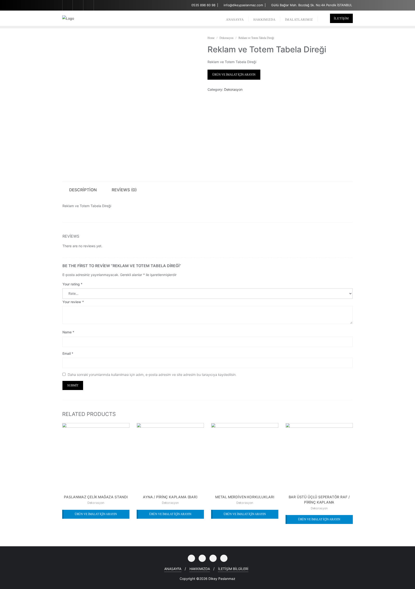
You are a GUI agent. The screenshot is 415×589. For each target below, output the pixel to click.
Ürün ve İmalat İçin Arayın (234, 74)
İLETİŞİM (341, 18)
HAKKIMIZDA (199, 569)
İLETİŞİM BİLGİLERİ (233, 569)
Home (211, 38)
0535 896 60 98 (203, 5)
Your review (73, 302)
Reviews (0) (124, 189)
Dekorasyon (226, 38)
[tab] (83, 189)
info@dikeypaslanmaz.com (243, 5)
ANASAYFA (172, 569)
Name (68, 332)
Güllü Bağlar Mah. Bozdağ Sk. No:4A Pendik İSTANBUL (311, 5)
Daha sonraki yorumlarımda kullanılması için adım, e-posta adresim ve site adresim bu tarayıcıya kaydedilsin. (152, 375)
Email (67, 353)
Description (83, 189)
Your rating (72, 284)
